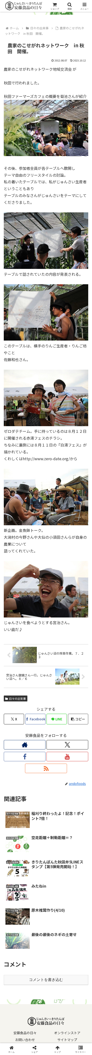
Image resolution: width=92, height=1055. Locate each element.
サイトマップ (67, 1039)
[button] (78, 719)
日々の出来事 (17, 698)
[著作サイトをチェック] (25, 744)
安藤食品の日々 (25, 1032)
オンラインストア (67, 1032)
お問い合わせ (25, 1039)
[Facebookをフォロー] (25, 756)
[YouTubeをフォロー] (67, 756)
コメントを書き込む (46, 980)
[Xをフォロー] (67, 744)
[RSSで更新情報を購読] (46, 768)
